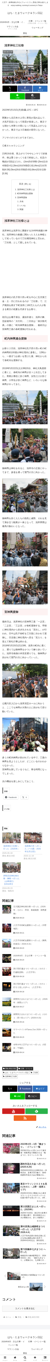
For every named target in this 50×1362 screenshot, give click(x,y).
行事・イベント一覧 (37, 1341)
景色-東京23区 (10, 1069)
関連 (21, 209)
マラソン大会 (13, 1349)
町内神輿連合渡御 (25, 193)
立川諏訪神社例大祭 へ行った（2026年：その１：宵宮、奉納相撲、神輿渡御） (29, 910)
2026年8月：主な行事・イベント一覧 (29, 956)
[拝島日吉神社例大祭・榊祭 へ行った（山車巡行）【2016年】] (11, 867)
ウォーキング (37, 1349)
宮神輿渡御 (22, 197)
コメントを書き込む (25, 1308)
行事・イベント (26, 1069)
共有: (22, 201)
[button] (32, 96)
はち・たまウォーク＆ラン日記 (16, 1073)
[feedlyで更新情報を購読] (36, 1111)
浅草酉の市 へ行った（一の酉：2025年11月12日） (33, 849)
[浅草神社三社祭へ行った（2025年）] (11, 837)
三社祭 (35, 1073)
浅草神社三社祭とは (26, 189)
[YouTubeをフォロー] (13, 1111)
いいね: (23, 205)
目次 (21, 184)
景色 (25, 1353)
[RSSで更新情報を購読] (25, 1118)
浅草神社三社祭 (11, 1076)
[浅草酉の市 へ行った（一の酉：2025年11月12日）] (33, 837)
